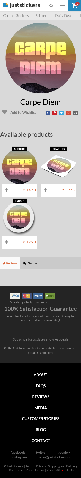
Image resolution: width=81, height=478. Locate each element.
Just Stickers (21, 6)
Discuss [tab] (31, 263)
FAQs (41, 385)
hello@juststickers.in (54, 457)
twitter (41, 452)
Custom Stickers (16, 15)
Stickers (42, 15)
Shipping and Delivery (63, 466)
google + (64, 452)
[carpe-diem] (40, 91)
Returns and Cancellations (26, 470)
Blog (41, 429)
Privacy (41, 466)
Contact (41, 440)
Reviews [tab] (11, 263)
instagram (19, 457)
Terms (29, 466)
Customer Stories (40, 418)
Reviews (40, 396)
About (40, 374)
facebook (18, 452)
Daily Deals (64, 15)
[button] (74, 5)
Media (40, 407)
